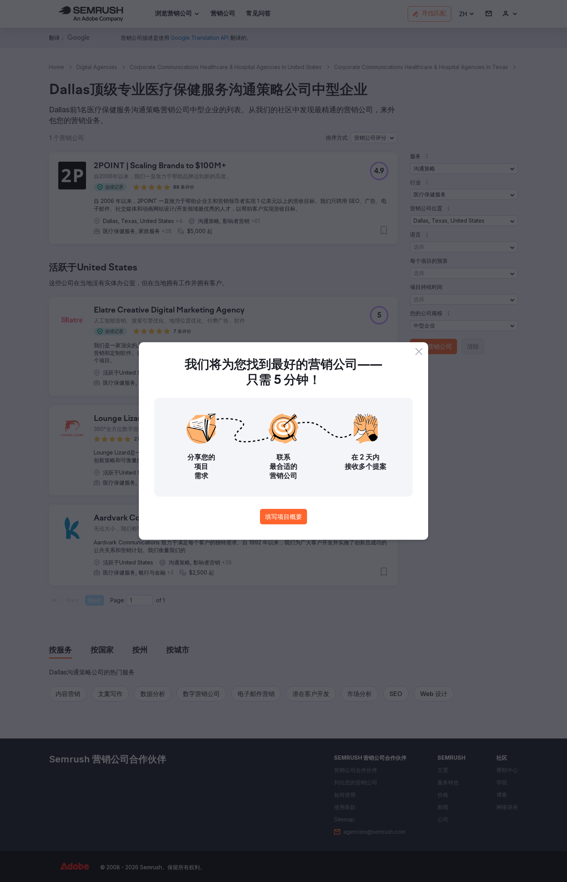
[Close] (419, 351)
